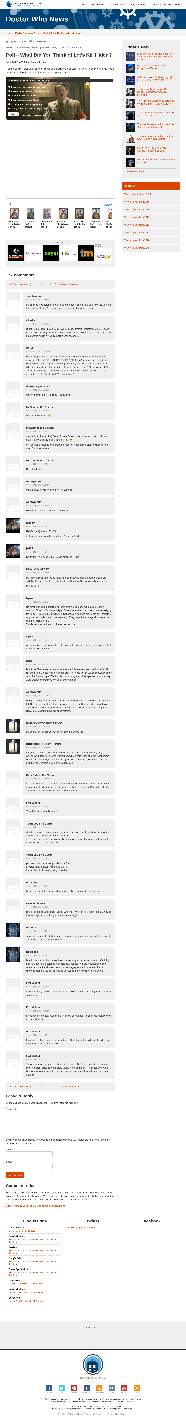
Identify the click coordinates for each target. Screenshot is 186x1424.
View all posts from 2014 (137, 209)
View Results (26, 115)
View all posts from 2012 (137, 225)
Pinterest (74, 1393)
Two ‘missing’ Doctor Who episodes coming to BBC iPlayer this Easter (155, 102)
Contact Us (113, 1414)
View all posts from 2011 (136, 232)
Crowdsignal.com (39, 115)
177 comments (40, 41)
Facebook (49, 1393)
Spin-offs (154, 4)
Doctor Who (116, 4)
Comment (11, 1109)
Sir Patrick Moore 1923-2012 (22, 1231)
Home (8, 33)
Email (9, 1162)
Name (9, 1149)
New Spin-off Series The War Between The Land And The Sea (33, 1240)
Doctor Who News (24, 33)
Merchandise (97, 4)
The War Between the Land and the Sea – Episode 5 (155, 114)
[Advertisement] (93, 1337)
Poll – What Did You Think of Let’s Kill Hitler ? (59, 33)
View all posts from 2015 (137, 202)
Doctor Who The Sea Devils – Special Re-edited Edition (152, 149)
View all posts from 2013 (137, 217)
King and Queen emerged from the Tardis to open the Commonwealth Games (155, 57)
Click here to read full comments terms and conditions (35, 1206)
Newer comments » (69, 284)
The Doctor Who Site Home (70, 1414)
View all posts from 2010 (137, 240)
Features (171, 4)
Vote (13, 114)
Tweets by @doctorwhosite (81, 1227)
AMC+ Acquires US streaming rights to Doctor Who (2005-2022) (155, 78)
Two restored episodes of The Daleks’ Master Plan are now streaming (152, 92)
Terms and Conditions (95, 1414)
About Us (124, 1414)
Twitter (61, 1393)
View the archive (135, 171)
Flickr (112, 1393)
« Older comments (19, 284)
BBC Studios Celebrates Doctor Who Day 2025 (156, 161)
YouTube (124, 1393)
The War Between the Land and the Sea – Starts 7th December (155, 137)
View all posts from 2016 (137, 194)
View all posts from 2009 (137, 248)
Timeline (137, 4)
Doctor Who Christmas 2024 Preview (26, 1283)
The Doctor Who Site (93, 1377)
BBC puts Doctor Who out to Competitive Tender (151, 67)
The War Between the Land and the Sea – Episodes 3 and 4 (155, 125)
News (84, 4)
